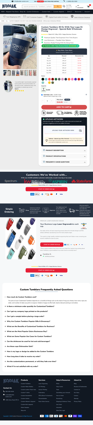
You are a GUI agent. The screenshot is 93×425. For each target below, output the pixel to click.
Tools (57, 389)
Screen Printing (43, 389)
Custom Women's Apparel (28, 401)
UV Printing (42, 386)
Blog (75, 383)
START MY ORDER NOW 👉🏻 (46, 189)
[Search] (58, 6)
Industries (59, 407)
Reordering (59, 398)
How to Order (60, 395)
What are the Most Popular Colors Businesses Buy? (27, 331)
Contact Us (77, 389)
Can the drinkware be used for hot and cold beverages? (28, 341)
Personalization (43, 398)
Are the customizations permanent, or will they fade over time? (31, 361)
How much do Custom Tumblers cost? (21, 297)
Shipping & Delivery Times (63, 401)
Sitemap (76, 398)
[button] (34, 12)
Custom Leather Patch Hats (28, 389)
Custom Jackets (25, 398)
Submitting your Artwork (63, 392)
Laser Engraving (43, 383)
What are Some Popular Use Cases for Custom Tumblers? (29, 336)
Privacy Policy (77, 401)
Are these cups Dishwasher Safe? (20, 346)
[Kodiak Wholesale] (9, 6)
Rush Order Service (44, 401)
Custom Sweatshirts (26, 395)
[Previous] (5, 46)
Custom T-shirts (25, 392)
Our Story (76, 392)
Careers (76, 395)
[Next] (33, 46)
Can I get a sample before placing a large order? (25, 316)
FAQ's (57, 383)
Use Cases (59, 404)
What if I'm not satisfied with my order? (22, 366)
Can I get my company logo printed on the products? (27, 311)
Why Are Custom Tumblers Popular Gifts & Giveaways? (28, 321)
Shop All (23, 410)
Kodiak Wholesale (17, 416)
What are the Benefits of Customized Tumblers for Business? (31, 326)
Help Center (59, 386)
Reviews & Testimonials (80, 386)
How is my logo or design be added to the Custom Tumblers (30, 351)
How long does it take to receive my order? (23, 356)
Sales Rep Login (60, 410)
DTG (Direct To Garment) (45, 395)
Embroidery (42, 392)
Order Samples (25, 407)
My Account (80, 6)
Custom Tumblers (26, 383)
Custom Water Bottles (27, 386)
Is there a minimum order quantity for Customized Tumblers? (30, 306)
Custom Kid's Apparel (27, 404)
